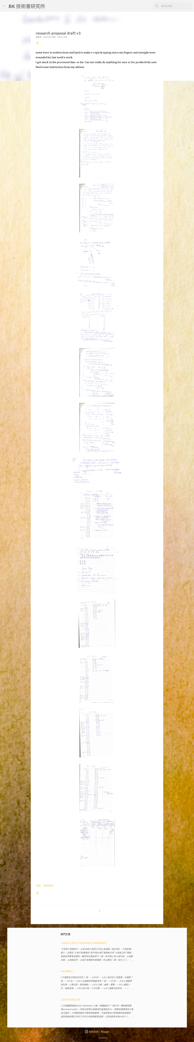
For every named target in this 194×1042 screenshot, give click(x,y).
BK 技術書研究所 (26, 6)
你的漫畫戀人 (67, 971)
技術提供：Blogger (98, 1031)
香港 (38, 886)
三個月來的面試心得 (70, 999)
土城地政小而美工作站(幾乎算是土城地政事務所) (84, 943)
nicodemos (103, 1038)
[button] (37, 43)
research (48, 886)
